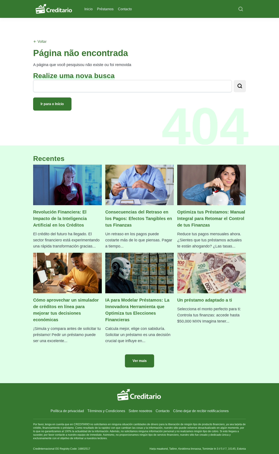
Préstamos (105, 9)
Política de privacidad (67, 411)
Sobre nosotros (140, 411)
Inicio (88, 9)
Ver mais (140, 361)
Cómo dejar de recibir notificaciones (201, 411)
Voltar (41, 41)
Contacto (125, 9)
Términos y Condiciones (106, 411)
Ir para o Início (52, 104)
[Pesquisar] (240, 9)
